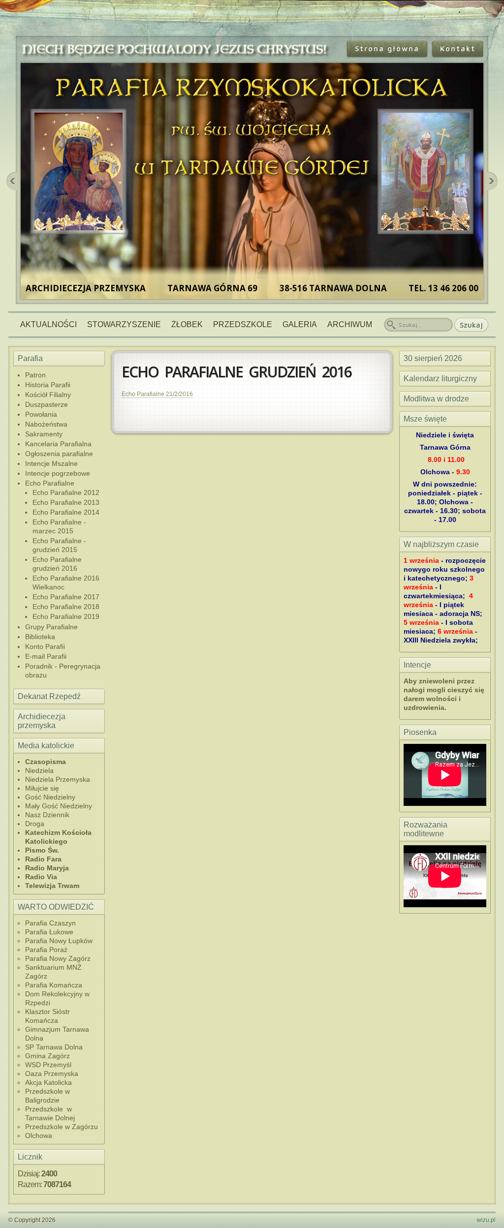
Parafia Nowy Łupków (59, 941)
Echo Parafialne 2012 (65, 492)
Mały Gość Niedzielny (58, 806)
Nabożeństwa (46, 424)
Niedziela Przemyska (57, 779)
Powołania (41, 414)
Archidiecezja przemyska (41, 721)
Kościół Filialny (48, 395)
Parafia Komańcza (53, 985)
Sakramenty (44, 434)
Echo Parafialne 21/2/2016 (157, 394)
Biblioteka (40, 637)
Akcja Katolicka (48, 1082)
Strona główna (387, 48)
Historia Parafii (47, 385)
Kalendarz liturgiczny (440, 378)
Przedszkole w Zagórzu (61, 1127)
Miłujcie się (42, 788)
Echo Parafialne (49, 483)
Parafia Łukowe (49, 932)
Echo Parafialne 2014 (65, 512)
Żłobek (187, 324)
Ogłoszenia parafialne (59, 454)
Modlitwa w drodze (436, 399)
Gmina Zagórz (47, 1056)
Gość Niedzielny (50, 797)
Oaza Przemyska (51, 1073)
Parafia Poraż (46, 949)
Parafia (30, 358)
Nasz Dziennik (47, 815)
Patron (35, 375)
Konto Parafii (45, 646)
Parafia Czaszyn (50, 923)
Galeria (300, 324)
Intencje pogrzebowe (57, 473)
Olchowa (38, 1135)
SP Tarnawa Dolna (54, 1047)
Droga (34, 824)
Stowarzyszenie (124, 324)
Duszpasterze (46, 404)
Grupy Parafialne (51, 627)
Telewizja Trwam (52, 886)
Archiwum (349, 324)
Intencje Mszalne (51, 463)
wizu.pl (486, 1220)
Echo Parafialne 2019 (65, 616)
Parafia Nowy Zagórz (58, 958)
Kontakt (457, 48)
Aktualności (48, 324)
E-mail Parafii (45, 656)
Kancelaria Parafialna (58, 444)
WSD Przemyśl (48, 1065)
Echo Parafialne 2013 (65, 502)
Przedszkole (242, 324)
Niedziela (39, 770)
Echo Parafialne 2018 (65, 607)
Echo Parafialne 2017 (65, 597)
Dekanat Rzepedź (49, 696)
